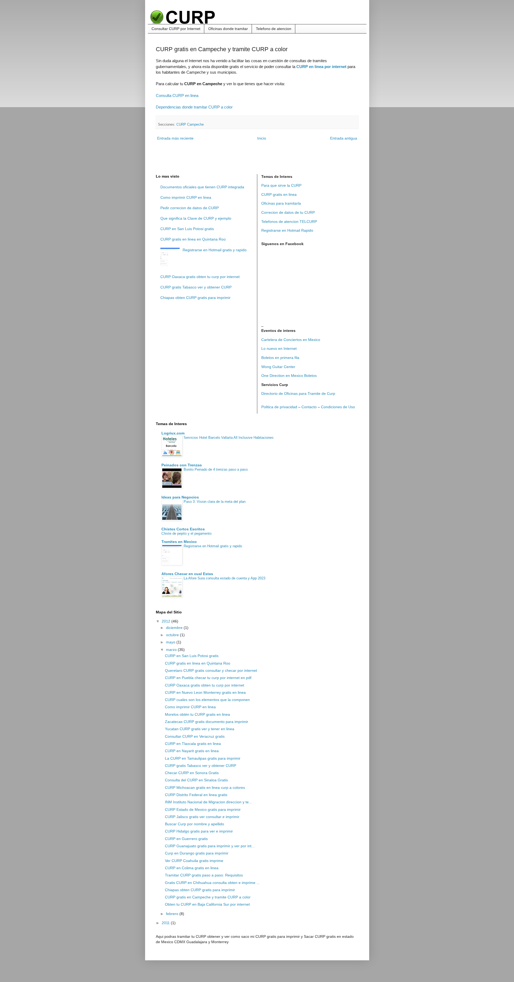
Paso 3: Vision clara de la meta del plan (214, 502)
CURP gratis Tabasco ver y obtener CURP (196, 287)
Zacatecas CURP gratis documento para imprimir (206, 721)
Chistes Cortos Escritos (183, 529)
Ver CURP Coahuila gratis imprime (194, 861)
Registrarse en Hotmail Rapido (287, 230)
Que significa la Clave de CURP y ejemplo (195, 218)
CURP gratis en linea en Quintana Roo (193, 239)
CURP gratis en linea (279, 194)
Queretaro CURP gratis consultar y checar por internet (211, 670)
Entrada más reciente (175, 138)
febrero (172, 914)
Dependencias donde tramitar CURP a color (194, 107)
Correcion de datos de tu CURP (288, 212)
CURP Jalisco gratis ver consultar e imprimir (202, 817)
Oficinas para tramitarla (281, 203)
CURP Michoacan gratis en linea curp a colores (205, 787)
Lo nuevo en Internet (279, 348)
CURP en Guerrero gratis (186, 839)
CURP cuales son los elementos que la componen (207, 700)
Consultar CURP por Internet (176, 29)
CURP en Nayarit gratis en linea (192, 751)
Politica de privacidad (279, 407)
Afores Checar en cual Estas (187, 574)
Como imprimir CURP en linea (185, 197)
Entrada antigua (343, 138)
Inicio (261, 138)
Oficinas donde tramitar (228, 29)
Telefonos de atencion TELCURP (289, 221)
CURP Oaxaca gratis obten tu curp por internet (200, 277)
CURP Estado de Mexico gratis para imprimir (203, 809)
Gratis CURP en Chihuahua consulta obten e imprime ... (212, 882)
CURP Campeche (190, 124)
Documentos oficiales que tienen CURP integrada (202, 187)
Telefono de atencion (273, 29)
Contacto (309, 407)
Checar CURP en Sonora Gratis (192, 773)
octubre (173, 635)
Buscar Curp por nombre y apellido (194, 824)
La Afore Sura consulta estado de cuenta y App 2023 (224, 578)
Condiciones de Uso (338, 407)
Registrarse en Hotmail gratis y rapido (215, 250)
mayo (171, 642)
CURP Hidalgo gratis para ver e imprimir (199, 831)
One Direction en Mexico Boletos (289, 375)
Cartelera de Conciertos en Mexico (290, 340)
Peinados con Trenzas (181, 465)
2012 (166, 621)
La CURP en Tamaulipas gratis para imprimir (202, 758)
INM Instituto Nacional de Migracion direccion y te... (208, 802)
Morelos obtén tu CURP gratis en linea (197, 714)
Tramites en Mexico (179, 541)
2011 (166, 923)
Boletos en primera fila (280, 357)
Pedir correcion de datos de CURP (189, 208)
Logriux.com (172, 433)
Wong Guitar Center (278, 367)
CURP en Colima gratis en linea (191, 868)
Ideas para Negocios (180, 497)
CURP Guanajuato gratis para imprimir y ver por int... (210, 846)
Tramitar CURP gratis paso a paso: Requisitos (204, 875)
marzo (172, 649)
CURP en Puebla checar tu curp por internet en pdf (208, 678)
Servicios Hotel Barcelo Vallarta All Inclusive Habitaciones (229, 438)
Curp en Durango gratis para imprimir (196, 853)
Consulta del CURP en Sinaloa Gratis (196, 780)
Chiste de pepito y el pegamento (186, 533)
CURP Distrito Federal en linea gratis (196, 795)
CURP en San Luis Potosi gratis (187, 229)
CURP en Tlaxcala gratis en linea (193, 743)
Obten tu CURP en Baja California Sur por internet (207, 904)
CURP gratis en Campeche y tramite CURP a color (208, 897)
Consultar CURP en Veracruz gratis (195, 736)
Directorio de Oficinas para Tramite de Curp (298, 393)
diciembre (175, 627)
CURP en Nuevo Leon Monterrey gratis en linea (205, 692)
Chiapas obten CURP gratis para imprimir (195, 297)
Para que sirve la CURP (281, 185)
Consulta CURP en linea (177, 95)
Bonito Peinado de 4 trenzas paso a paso (216, 469)
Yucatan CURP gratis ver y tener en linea (199, 729)
